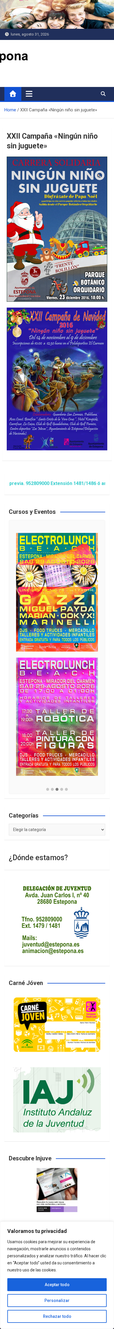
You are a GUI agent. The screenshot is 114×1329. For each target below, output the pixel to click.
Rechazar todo (57, 1316)
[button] (47, 789)
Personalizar (57, 1300)
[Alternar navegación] (29, 93)
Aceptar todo (57, 1284)
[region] (57, 1275)
